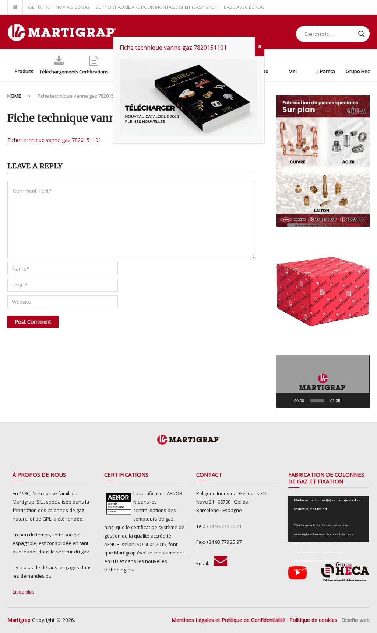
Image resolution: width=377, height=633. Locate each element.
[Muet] (348, 400)
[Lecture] (286, 400)
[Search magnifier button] (361, 34)
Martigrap (19, 619)
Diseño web (355, 619)
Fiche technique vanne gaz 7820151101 (54, 139)
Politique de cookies (313, 619)
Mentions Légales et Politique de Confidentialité (228, 619)
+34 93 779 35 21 (224, 526)
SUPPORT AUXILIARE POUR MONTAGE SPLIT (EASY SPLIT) (147, 7)
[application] (322, 381)
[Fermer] (259, 46)
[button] (323, 381)
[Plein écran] (360, 400)
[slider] (317, 400)
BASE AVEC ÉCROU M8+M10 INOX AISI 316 (259, 7)
